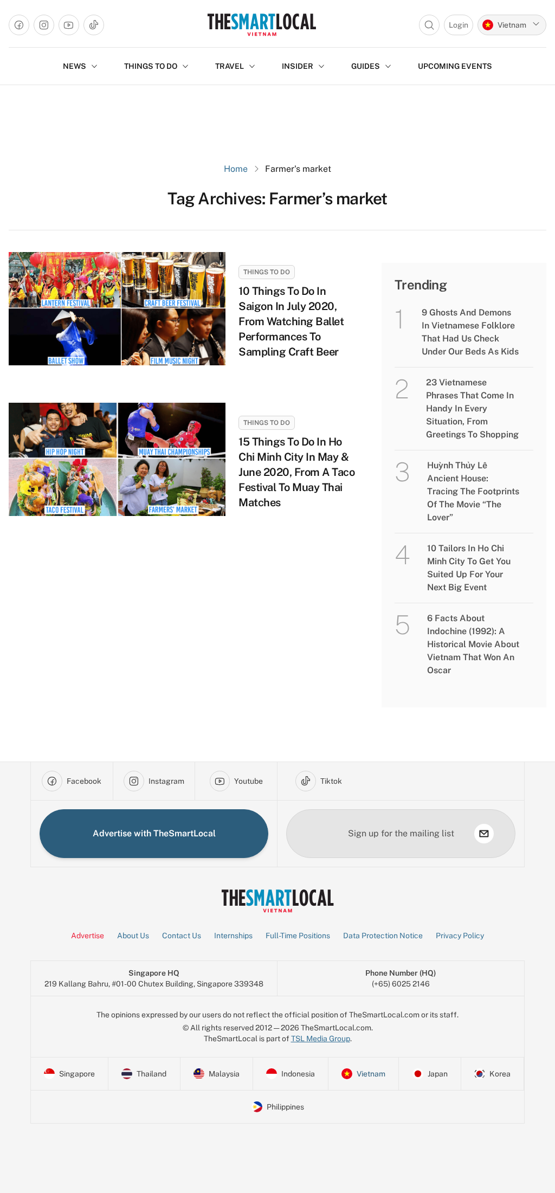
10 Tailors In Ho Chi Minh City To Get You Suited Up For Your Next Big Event (469, 567)
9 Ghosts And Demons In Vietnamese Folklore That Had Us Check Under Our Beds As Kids (470, 332)
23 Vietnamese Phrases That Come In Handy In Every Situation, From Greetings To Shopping (472, 408)
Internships (233, 935)
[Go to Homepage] (261, 24)
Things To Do (266, 272)
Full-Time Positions (298, 935)
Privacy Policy (460, 935)
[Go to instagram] (44, 25)
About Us (133, 935)
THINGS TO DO (150, 66)
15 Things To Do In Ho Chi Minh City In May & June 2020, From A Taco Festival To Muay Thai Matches (296, 472)
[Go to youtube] (69, 25)
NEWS (74, 66)
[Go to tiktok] (93, 25)
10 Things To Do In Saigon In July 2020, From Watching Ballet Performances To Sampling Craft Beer (291, 321)
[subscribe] (484, 833)
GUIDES (365, 66)
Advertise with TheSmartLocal (154, 833)
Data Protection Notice (383, 935)
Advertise (87, 935)
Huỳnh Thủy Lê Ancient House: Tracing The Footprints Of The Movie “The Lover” (473, 491)
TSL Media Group (320, 1038)
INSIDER (297, 66)
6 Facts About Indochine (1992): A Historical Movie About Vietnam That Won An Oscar (473, 644)
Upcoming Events (455, 66)
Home (236, 169)
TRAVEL (229, 66)
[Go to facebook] (19, 25)
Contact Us (181, 935)
